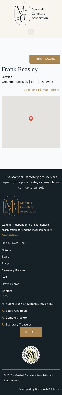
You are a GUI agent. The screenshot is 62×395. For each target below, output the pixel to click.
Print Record (45, 59)
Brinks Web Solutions (47, 389)
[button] (31, 31)
